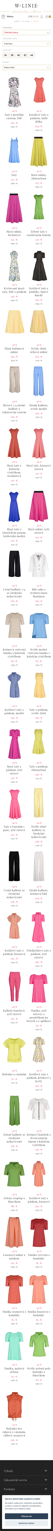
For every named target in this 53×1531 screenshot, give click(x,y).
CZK (30, 16)
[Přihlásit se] (41, 16)
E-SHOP (26, 21)
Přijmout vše (26, 1516)
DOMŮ (16, 21)
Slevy (36, 21)
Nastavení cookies (26, 1523)
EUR (36, 16)
